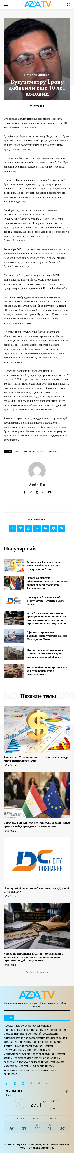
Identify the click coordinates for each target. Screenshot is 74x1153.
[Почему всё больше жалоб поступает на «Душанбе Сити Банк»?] (14, 601)
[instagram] (30, 491)
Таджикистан (53, 451)
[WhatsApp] (28, 528)
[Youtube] (47, 1083)
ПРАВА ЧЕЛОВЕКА (37, 75)
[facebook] (24, 491)
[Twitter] (20, 528)
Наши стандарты (49, 1003)
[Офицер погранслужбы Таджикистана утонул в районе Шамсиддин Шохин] (14, 636)
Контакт (37, 1006)
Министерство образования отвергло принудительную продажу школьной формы (45, 653)
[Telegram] (53, 528)
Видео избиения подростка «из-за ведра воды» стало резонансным (47, 671)
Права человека (37, 451)
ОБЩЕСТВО (20, 451)
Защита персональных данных (20, 1003)
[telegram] (37, 491)
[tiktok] (43, 491)
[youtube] (49, 491)
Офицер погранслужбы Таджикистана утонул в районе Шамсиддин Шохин (47, 636)
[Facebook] (12, 528)
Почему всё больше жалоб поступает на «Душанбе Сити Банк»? (45, 600)
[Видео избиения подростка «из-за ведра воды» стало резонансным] (14, 671)
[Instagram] (15, 1083)
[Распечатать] (45, 528)
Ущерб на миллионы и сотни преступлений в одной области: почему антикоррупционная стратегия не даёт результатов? (47, 618)
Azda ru (37, 484)
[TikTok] (31, 1083)
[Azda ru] (37, 470)
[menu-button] (5, 4)
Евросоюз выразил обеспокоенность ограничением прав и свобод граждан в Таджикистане (48, 583)
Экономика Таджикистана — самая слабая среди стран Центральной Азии (45, 565)
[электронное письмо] (37, 528)
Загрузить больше (36, 972)
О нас (64, 1003)
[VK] (61, 528)
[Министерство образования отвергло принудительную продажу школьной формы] (14, 653)
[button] (68, 4)
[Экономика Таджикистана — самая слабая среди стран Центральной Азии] (14, 565)
